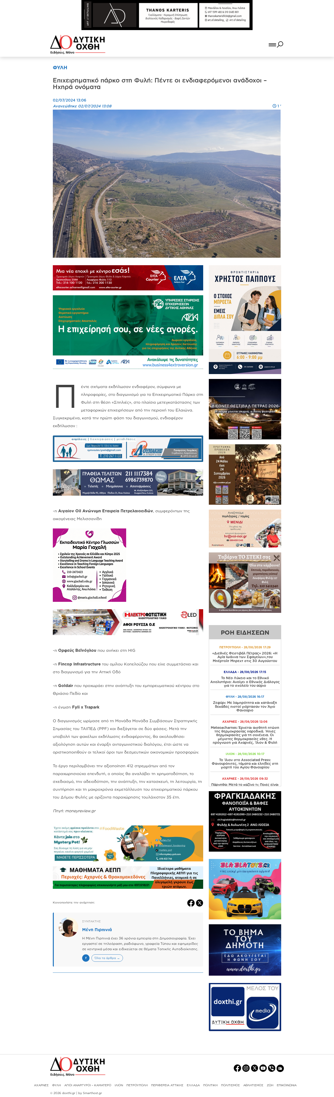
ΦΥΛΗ (56, 1085)
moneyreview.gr (80, 811)
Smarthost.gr (92, 1093)
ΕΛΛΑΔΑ (193, 1085)
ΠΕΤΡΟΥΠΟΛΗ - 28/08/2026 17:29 (245, 647)
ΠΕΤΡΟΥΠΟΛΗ (137, 1085)
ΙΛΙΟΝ (119, 1085)
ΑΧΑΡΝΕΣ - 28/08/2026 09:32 (245, 778)
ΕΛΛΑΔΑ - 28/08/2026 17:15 (245, 672)
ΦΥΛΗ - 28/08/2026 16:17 (245, 696)
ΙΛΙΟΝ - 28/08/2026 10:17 (245, 753)
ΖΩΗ (270, 1085)
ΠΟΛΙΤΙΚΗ (210, 1085)
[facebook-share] (191, 902)
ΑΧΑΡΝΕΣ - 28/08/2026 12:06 (244, 721)
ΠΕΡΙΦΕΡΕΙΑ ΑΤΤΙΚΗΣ (167, 1085)
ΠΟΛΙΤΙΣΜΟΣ (230, 1085)
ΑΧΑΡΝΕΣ (41, 1085)
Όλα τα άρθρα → (107, 958)
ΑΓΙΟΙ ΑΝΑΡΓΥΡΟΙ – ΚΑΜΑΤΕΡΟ (87, 1085)
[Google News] (280, 1068)
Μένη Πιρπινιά (97, 929)
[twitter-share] (199, 902)
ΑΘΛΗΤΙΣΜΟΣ (253, 1085)
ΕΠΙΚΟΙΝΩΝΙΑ (287, 1085)
